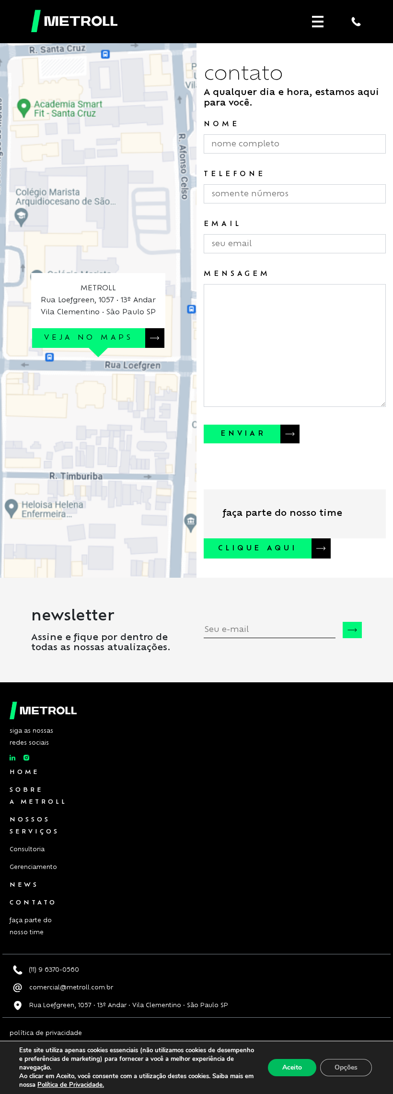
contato (33, 902)
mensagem (237, 274)
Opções (346, 1067)
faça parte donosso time (31, 926)
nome (222, 124)
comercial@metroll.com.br (70, 987)
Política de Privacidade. (70, 1085)
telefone (235, 174)
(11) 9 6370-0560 (53, 970)
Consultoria (27, 849)
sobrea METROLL (38, 796)
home (24, 772)
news (24, 885)
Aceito (292, 1067)
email (222, 224)
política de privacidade (46, 1033)
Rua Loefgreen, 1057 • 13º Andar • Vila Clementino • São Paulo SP (127, 1005)
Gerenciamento (33, 867)
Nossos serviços (34, 825)
